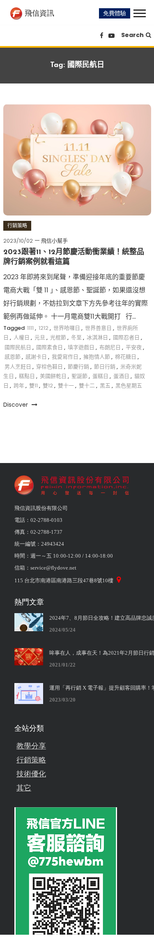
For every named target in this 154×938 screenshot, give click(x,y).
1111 (30, 328)
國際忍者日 (126, 337)
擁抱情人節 (96, 357)
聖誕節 (79, 376)
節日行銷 (104, 367)
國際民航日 (18, 347)
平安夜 (134, 347)
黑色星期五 (128, 385)
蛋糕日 (100, 376)
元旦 (39, 337)
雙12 (48, 385)
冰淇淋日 (97, 337)
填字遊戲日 (81, 347)
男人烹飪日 (18, 367)
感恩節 (13, 357)
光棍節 (58, 337)
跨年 (19, 385)
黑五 (105, 385)
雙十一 (66, 385)
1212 (43, 328)
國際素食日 (49, 347)
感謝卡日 (36, 357)
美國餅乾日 (53, 376)
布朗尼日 (110, 347)
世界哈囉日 (66, 328)
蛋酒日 (121, 376)
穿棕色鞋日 (49, 367)
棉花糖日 (125, 357)
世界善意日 (98, 328)
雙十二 (87, 385)
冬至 (76, 337)
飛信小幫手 (54, 241)
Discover (16, 405)
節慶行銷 (78, 367)
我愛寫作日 (65, 357)
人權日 (22, 337)
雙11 (33, 385)
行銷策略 (17, 225)
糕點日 (27, 376)
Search (132, 35)
